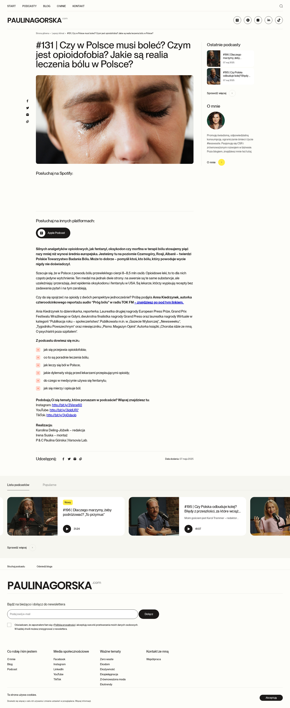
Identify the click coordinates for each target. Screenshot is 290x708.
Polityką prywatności (64, 625)
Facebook (59, 659)
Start (11, 6)
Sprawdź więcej (216, 93)
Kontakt (78, 6)
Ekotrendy (106, 684)
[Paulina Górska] (37, 20)
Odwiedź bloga (44, 566)
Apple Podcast (56, 232)
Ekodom (105, 664)
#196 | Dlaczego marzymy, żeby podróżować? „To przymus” (233, 59)
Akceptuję (271, 697)
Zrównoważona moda (113, 679)
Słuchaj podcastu (16, 566)
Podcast (12, 669)
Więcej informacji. (83, 701)
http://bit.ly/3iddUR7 (64, 410)
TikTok (57, 679)
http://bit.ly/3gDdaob (61, 415)
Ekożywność (107, 669)
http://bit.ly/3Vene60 (67, 405)
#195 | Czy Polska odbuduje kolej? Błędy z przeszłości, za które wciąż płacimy (236, 77)
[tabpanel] (145, 518)
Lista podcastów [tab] (18, 485)
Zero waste (106, 659)
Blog (46, 6)
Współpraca (153, 659)
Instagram (60, 664)
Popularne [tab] (49, 485)
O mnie (61, 6)
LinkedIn (59, 669)
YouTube (58, 674)
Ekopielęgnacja (109, 674)
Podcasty (29, 6)
